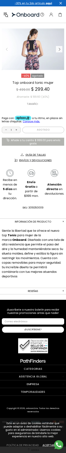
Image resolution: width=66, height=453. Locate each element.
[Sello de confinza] (33, 345)
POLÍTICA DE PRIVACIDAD (23, 445)
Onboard (15, 14)
